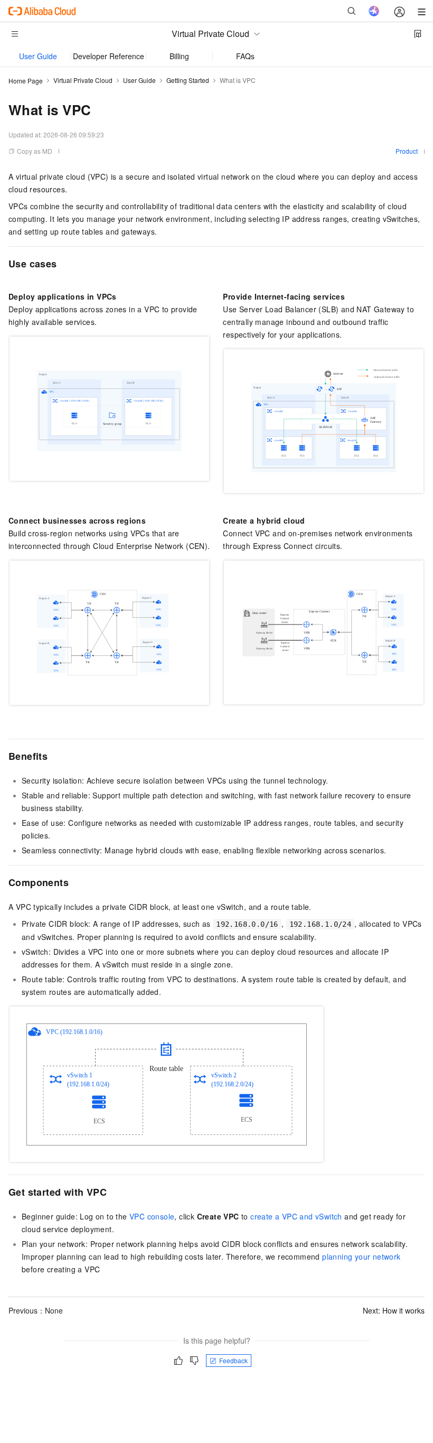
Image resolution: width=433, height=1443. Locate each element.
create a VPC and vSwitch (296, 1216)
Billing (179, 56)
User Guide (38, 56)
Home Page (25, 80)
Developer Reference (108, 56)
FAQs (245, 56)
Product (407, 150)
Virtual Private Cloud (82, 80)
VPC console (151, 1216)
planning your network (361, 1256)
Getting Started (187, 80)
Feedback (233, 1360)
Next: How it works (394, 1310)
